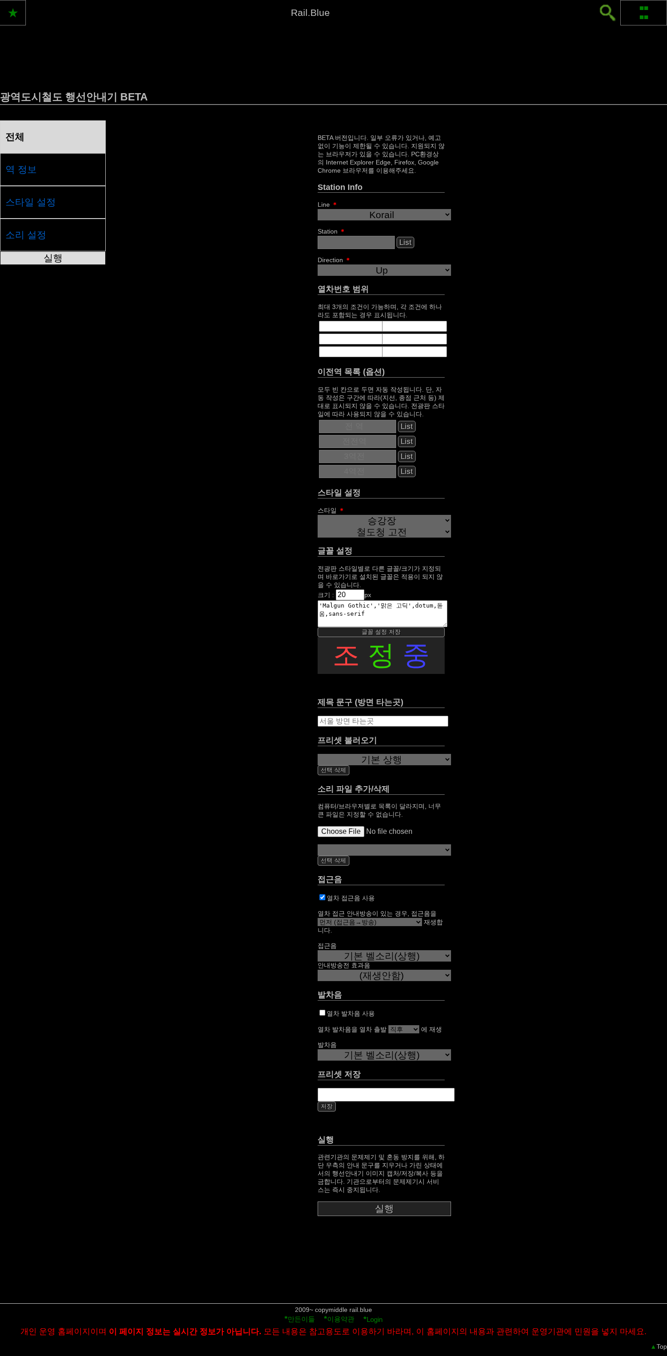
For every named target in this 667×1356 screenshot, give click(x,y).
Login (373, 1319)
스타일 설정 (30, 202)
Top (658, 1346)
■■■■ (643, 12)
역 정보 (21, 169)
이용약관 (339, 1319)
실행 (53, 258)
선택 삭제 (333, 770)
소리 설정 (25, 234)
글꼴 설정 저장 (381, 631)
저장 (327, 1106)
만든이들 (299, 1319)
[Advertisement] (333, 1271)
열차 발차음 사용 (351, 1013)
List (405, 242)
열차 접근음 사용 (351, 898)
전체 (15, 136)
